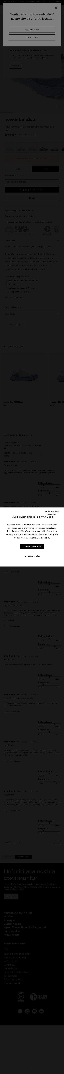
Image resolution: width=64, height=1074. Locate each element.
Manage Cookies (32, 556)
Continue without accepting (51, 513)
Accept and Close (32, 547)
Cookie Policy (43, 537)
